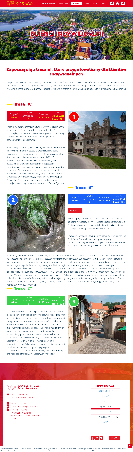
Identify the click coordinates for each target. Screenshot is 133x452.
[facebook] (113, 4)
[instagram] (118, 4)
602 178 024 (20, 403)
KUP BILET (76, 3)
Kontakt (95, 3)
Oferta (87, 3)
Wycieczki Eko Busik (48, 3)
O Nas (103, 3)
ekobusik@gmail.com (27, 406)
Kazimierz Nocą (63, 3)
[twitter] (123, 4)
